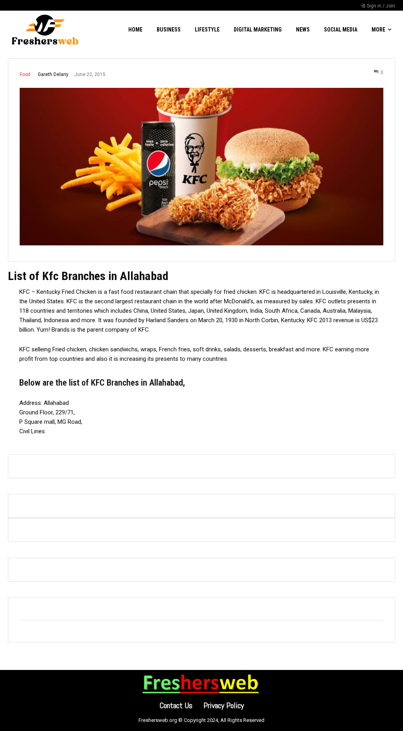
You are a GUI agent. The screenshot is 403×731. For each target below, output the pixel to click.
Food (25, 74)
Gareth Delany (53, 74)
